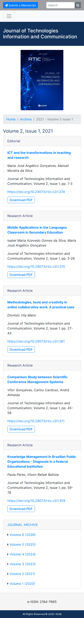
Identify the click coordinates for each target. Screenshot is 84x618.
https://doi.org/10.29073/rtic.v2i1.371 (35, 421)
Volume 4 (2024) (23, 554)
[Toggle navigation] (9, 16)
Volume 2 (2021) (22, 574)
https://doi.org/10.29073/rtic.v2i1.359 (36, 501)
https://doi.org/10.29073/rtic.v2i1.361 (36, 341)
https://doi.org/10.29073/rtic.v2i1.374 (36, 192)
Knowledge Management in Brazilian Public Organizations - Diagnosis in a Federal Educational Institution (41, 461)
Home (10, 119)
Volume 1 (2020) (22, 584)
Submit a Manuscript (22, 5)
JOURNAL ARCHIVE (22, 525)
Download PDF (21, 200)
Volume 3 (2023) (23, 564)
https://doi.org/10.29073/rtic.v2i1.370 (36, 266)
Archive (26, 119)
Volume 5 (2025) (23, 544)
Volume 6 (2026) (23, 535)
